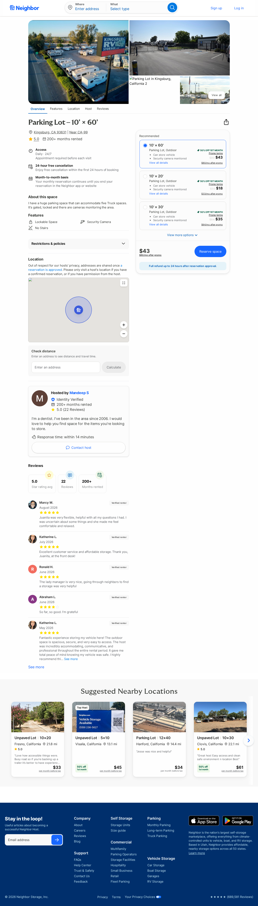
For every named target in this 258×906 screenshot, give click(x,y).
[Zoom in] (123, 325)
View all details (158, 162)
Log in (239, 8)
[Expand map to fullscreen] (123, 283)
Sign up (216, 8)
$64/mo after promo (212, 224)
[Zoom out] (123, 333)
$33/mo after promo (212, 193)
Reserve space (210, 251)
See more (36, 667)
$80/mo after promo (212, 162)
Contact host (81, 448)
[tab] (37, 109)
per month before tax (50, 770)
